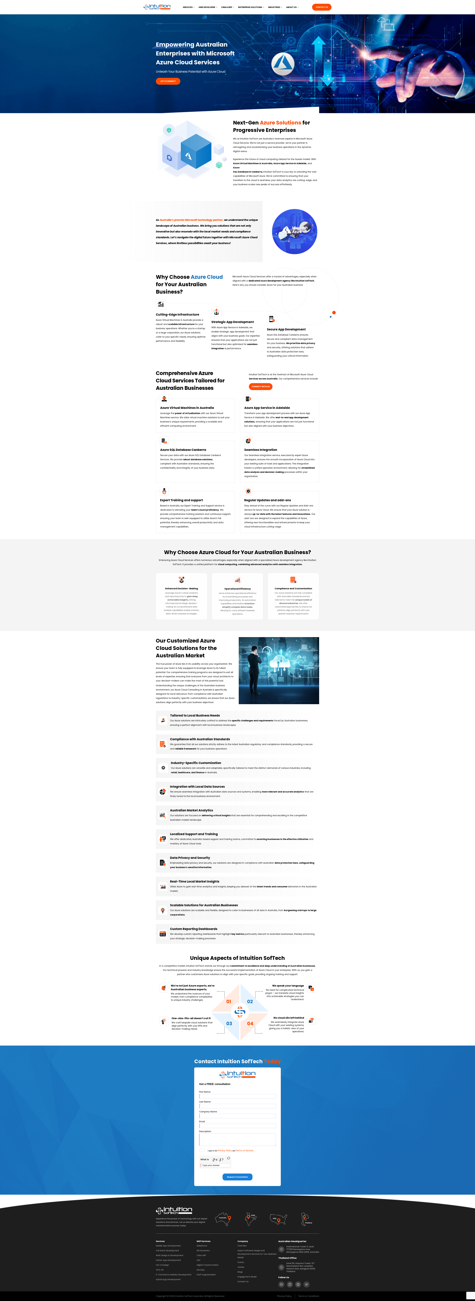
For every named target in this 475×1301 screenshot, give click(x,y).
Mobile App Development (168, 1245)
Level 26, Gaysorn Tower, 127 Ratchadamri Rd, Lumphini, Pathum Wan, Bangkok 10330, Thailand (301, 1267)
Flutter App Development (168, 1260)
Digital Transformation (208, 1265)
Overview (242, 1245)
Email (202, 1121)
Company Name (208, 1111)
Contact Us (243, 1281)
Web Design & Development (169, 1255)
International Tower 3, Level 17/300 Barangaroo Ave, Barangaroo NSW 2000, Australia (302, 1249)
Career (241, 1267)
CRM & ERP (226, 7)
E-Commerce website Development (173, 1274)
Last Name (205, 1101)
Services (188, 7)
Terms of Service (244, 1150)
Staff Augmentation (206, 1274)
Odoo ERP (201, 1255)
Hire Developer (207, 7)
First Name (205, 1091)
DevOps (200, 1269)
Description (205, 1131)
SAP (198, 1260)
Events (241, 1262)
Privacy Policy (225, 1150)
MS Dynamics (203, 1250)
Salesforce (202, 1245)
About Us (291, 7)
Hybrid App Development (168, 1279)
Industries (274, 7)
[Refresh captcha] (228, 1158)
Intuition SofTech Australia (189, 1296)
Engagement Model (247, 1276)
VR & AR (160, 1269)
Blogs (240, 1271)
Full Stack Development (167, 1250)
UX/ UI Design (162, 1265)
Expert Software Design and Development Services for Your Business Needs (257, 1254)
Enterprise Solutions (250, 7)
